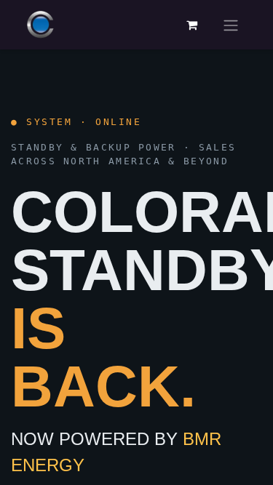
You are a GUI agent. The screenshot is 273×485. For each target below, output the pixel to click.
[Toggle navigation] (231, 24)
